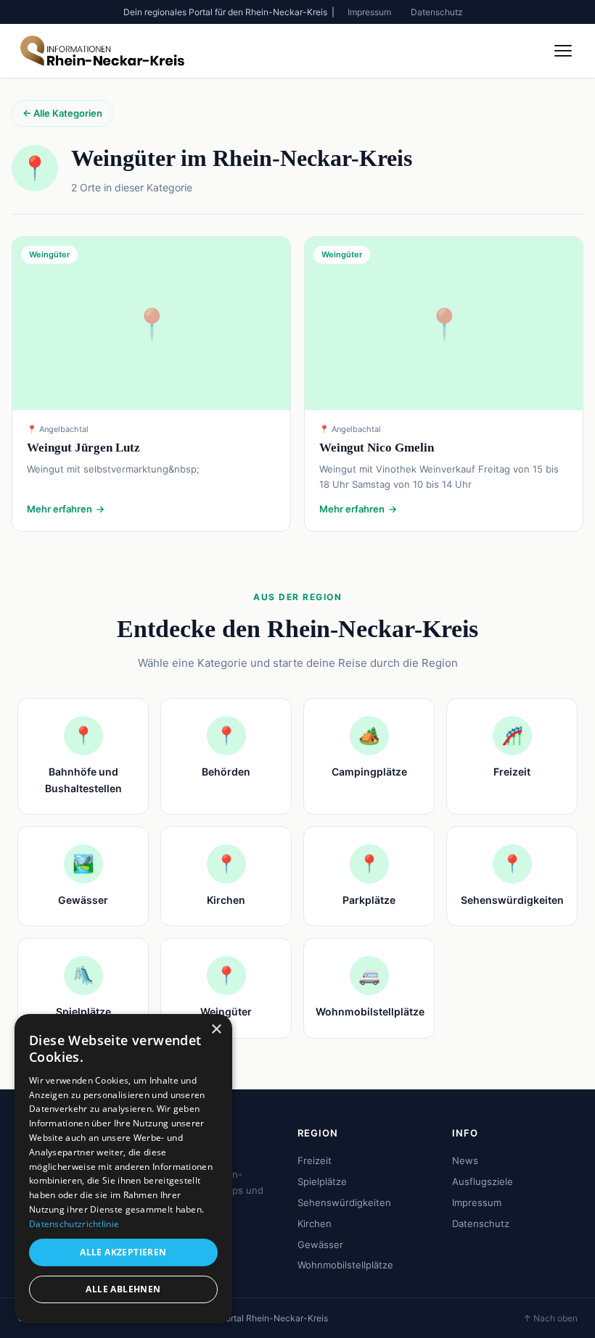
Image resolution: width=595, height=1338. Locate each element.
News (465, 1160)
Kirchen (315, 1223)
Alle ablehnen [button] (123, 1289)
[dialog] (123, 1169)
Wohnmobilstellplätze (345, 1265)
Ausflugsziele (482, 1181)
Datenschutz (437, 12)
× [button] (215, 1029)
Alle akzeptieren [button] (123, 1252)
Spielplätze (322, 1181)
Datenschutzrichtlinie (74, 1224)
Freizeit (315, 1160)
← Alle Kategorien (62, 113)
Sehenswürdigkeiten (344, 1202)
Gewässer (320, 1244)
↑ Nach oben (550, 1318)
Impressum (369, 12)
